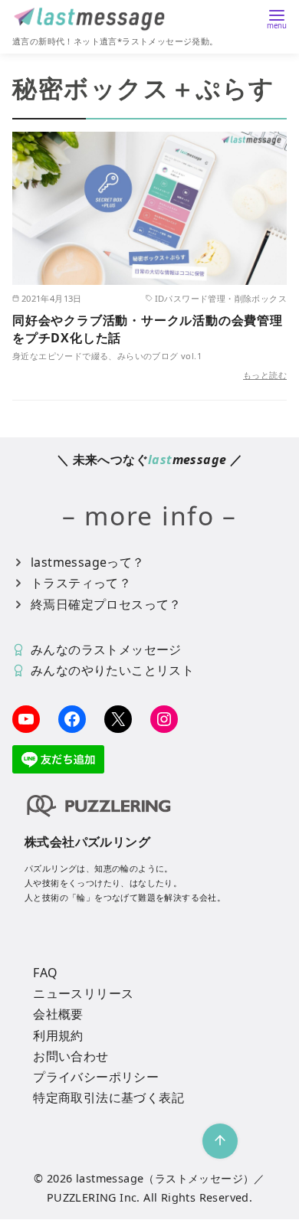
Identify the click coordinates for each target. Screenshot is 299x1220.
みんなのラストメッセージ (106, 649)
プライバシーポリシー (96, 1076)
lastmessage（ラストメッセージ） (165, 1178)
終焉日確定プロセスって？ (106, 604)
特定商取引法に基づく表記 (108, 1097)
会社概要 (58, 1014)
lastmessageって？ (88, 562)
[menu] (277, 18)
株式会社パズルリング (87, 841)
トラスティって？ (81, 582)
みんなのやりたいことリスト (112, 670)
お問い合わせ (70, 1056)
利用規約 (58, 1035)
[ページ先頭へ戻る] (220, 1141)
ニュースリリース (83, 993)
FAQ (45, 972)
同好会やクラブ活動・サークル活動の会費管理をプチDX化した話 (147, 328)
